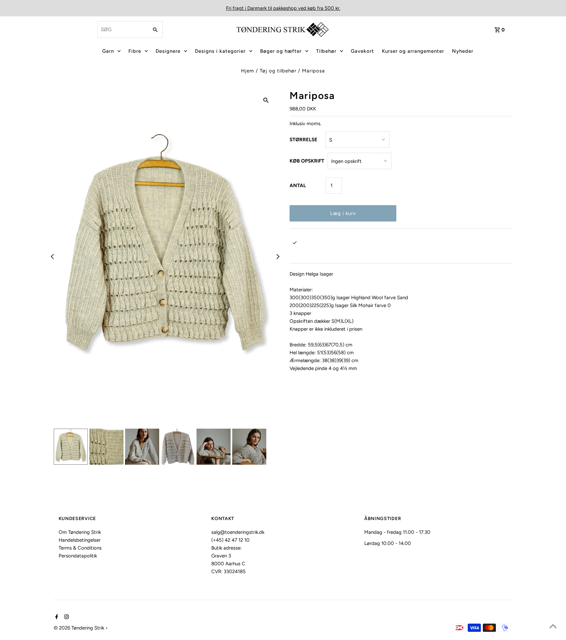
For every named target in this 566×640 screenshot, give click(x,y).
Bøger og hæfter (281, 51)
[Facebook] (56, 617)
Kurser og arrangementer (413, 51)
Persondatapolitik (78, 556)
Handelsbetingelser (80, 540)
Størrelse (303, 140)
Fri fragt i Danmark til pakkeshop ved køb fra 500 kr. (283, 8)
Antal (298, 185)
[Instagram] (66, 617)
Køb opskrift (307, 161)
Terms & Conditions (80, 548)
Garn (108, 51)
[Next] (277, 256)
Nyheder (462, 51)
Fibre (134, 51)
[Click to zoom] (266, 100)
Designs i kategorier (220, 51)
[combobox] (122, 29)
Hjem (247, 71)
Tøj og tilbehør (278, 71)
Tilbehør (326, 51)
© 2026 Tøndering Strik (79, 628)
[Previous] (53, 256)
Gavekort (362, 51)
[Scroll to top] (552, 626)
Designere (168, 51)
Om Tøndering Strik (80, 532)
